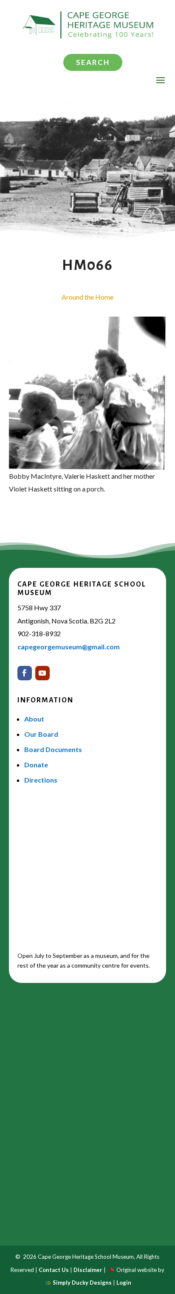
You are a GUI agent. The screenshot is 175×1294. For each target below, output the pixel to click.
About (34, 719)
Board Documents (53, 749)
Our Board (41, 734)
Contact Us (54, 1269)
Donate (36, 765)
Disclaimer (87, 1269)
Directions (40, 780)
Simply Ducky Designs (82, 1282)
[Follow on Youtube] (42, 673)
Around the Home (87, 297)
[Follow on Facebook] (24, 673)
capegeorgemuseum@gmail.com (68, 647)
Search (93, 62)
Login (123, 1282)
